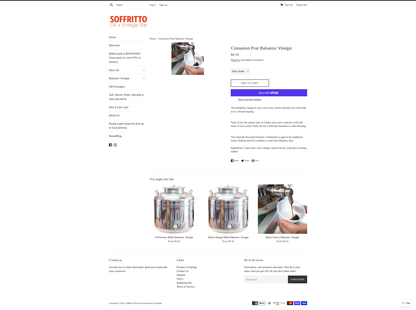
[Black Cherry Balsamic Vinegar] (282, 209)
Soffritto (128, 303)
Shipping (235, 60)
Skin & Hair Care (118, 107)
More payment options (249, 99)
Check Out (301, 5)
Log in (153, 5)
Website (181, 275)
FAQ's (180, 279)
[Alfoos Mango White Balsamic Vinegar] (228, 209)
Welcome (114, 45)
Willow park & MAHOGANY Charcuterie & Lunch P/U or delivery (125, 57)
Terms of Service (186, 286)
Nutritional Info (184, 282)
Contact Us (183, 271)
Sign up (163, 5)
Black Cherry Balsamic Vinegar (282, 237)
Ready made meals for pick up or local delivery (126, 125)
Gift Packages (117, 86)
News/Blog (115, 136)
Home (112, 37)
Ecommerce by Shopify (152, 303)
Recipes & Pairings (187, 267)
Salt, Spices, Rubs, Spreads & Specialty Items (126, 96)
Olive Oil (127, 70)
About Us (114, 115)
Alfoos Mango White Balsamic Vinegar (228, 237)
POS (135, 303)
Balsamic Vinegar (127, 78)
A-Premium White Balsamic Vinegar (174, 237)
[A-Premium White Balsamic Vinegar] (174, 209)
